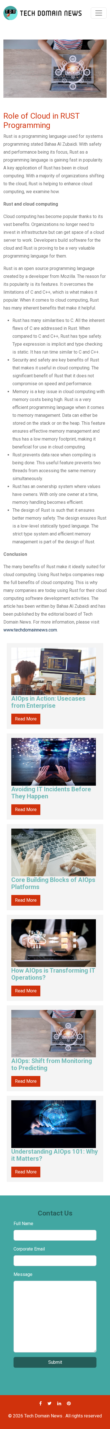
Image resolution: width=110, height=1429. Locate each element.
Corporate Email (29, 1249)
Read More (26, 719)
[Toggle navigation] (99, 13)
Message (23, 1274)
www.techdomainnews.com (30, 630)
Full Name (23, 1223)
